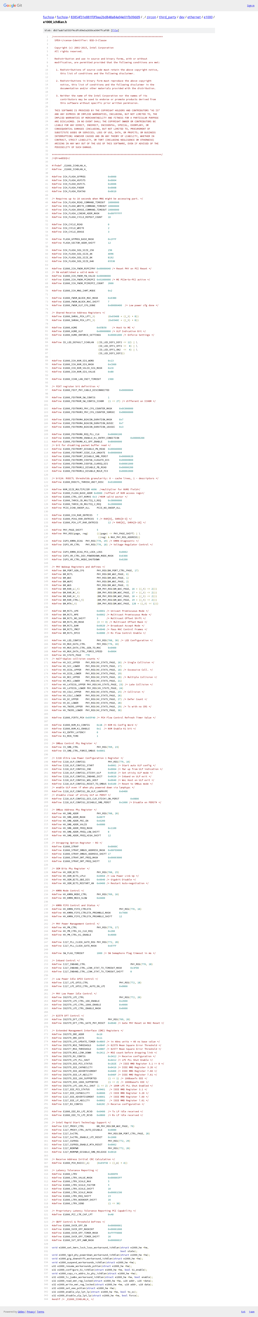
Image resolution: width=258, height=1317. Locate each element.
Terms (40, 1311)
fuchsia (48, 17)
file (115, 30)
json (251, 1311)
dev (181, 17)
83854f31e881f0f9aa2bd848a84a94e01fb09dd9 (105, 17)
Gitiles (21, 1311)
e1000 (208, 17)
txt (243, 1311)
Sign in (250, 5)
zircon (151, 17)
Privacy (31, 1311)
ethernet (194, 17)
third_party (167, 17)
